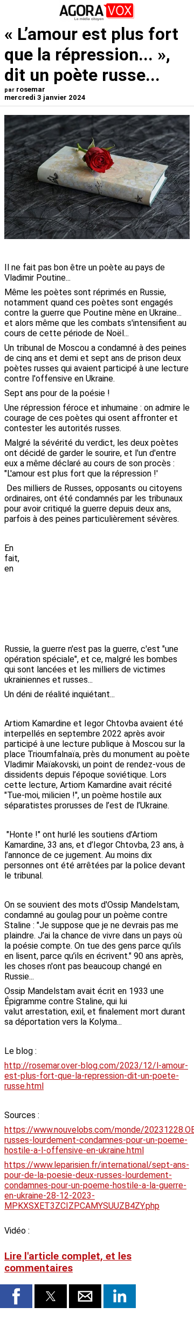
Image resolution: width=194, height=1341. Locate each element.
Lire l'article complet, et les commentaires (67, 1262)
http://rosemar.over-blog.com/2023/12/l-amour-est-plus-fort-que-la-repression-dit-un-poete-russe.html (96, 1075)
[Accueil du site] (97, 18)
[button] (16, 1296)
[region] (109, 585)
